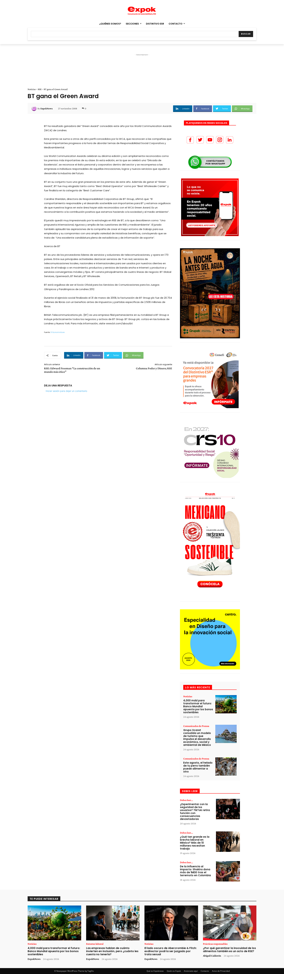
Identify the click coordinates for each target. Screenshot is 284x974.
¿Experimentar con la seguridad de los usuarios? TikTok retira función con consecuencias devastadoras (195, 811)
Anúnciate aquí (191, 971)
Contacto (205, 971)
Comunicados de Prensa (196, 726)
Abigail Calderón (212, 955)
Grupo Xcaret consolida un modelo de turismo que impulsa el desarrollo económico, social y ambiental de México (197, 737)
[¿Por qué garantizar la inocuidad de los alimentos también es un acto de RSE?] (230, 923)
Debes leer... (186, 800)
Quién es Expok (174, 971)
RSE (40, 89)
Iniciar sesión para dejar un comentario (66, 391)
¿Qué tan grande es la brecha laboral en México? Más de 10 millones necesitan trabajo (194, 842)
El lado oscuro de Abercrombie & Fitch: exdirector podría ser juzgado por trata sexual (170, 951)
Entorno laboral (94, 944)
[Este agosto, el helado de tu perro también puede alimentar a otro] (226, 766)
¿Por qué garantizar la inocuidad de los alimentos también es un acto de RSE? (229, 949)
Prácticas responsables (215, 944)
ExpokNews (46, 108)
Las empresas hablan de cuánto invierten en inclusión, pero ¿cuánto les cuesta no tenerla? (112, 951)
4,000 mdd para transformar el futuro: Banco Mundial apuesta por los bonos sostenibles (198, 706)
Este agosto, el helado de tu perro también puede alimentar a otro (198, 767)
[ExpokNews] (34, 108)
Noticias (32, 89)
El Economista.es (58, 332)
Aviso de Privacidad (221, 971)
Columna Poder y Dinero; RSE (154, 368)
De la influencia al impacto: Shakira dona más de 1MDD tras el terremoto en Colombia (195, 871)
